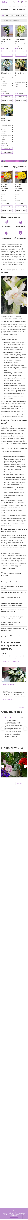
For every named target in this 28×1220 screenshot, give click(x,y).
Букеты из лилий (20, 6)
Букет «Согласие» (21, 73)
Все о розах (5, 656)
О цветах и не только (20, 659)
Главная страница (4, 6)
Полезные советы (6, 661)
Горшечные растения (7, 659)
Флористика (16, 661)
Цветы (14, 6)
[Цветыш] (4, 1)
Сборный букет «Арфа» (6, 74)
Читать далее (6, 699)
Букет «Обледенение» (6, 119)
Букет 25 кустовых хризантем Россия (4, 187)
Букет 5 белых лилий (6, 40)
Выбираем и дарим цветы (16, 656)
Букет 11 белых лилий (20, 40)
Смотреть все (20, 783)
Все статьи (21, 707)
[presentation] (2, 679)
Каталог (10, 6)
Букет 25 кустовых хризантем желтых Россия (20, 187)
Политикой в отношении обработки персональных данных (14, 1214)
